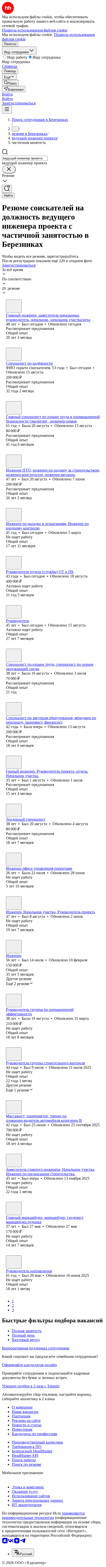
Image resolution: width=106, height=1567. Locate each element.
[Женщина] (14, 407)
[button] (7, 94)
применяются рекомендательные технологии (43, 1515)
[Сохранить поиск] (7, 189)
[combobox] (25, 158)
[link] (10, 83)
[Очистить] (9, 169)
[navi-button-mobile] (7, 109)
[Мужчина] (14, 306)
